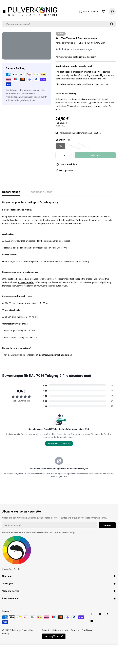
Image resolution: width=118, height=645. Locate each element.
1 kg (62, 147)
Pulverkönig (69, 42)
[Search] (111, 24)
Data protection (60, 630)
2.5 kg (74, 147)
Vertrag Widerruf (54, 636)
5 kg (85, 147)
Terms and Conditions (81, 630)
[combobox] (59, 24)
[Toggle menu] (4, 11)
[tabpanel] (59, 278)
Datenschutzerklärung (64, 532)
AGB (40, 532)
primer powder (26, 282)
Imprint (45, 630)
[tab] (11, 193)
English (5, 610)
